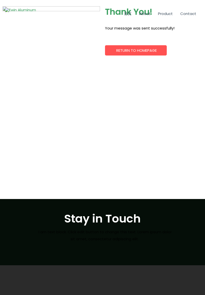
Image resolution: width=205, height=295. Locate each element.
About (144, 13)
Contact (188, 13)
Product (165, 13)
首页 (128, 13)
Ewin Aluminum (29, 15)
